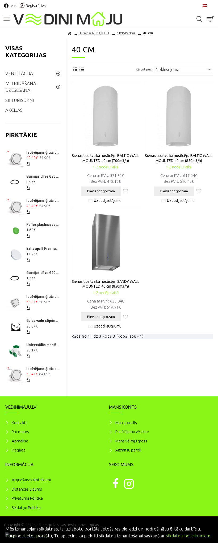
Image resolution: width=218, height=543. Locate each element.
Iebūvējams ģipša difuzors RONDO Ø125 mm (43, 152)
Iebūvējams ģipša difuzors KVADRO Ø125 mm (43, 297)
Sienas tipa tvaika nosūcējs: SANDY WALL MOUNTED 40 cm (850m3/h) (105, 283)
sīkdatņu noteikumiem (188, 535)
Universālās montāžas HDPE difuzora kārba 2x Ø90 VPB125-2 (43, 345)
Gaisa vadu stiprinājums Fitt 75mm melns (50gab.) (43, 320)
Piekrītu (204, 528)
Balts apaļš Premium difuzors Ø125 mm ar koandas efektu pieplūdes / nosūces (43, 248)
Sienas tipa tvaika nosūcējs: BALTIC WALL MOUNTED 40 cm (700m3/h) (105, 158)
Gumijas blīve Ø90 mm (43, 273)
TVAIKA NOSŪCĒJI (94, 33)
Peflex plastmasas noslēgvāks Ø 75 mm (43, 224)
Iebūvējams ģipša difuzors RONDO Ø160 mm (43, 369)
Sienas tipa (126, 33)
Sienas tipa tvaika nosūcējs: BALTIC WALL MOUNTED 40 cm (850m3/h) (178, 158)
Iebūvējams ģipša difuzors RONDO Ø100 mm (43, 200)
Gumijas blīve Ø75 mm (43, 176)
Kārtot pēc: (144, 69)
